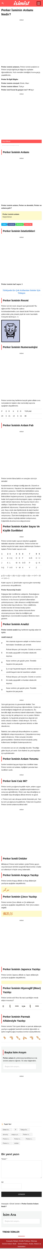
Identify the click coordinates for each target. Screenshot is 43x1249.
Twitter (4, 224)
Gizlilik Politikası (24, 1241)
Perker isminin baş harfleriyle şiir (19, 1139)
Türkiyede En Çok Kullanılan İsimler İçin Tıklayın (21, 291)
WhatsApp (20, 224)
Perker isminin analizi (28, 1134)
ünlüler (16, 1143)
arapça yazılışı (16, 1134)
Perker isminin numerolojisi (7, 1143)
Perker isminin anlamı (7, 1139)
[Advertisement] (21, 42)
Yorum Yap (28, 224)
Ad (2, 1182)
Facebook (11, 224)
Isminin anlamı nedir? (22, 3)
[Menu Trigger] (38, 3)
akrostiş (5, 1134)
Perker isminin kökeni (30, 1139)
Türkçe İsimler (25, 1130)
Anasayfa (4, 1204)
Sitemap (34, 1241)
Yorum (4, 1159)
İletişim (16, 1241)
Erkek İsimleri (7, 1130)
